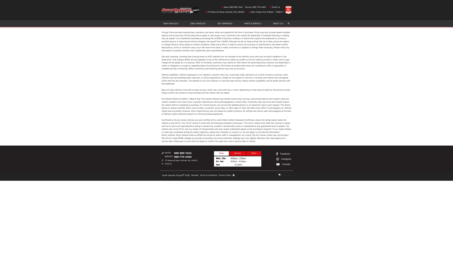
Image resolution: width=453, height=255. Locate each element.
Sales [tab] (221, 153)
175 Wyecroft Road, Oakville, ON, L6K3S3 (225, 12)
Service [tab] (237, 153)
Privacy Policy (225, 175)
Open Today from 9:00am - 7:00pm (266, 12)
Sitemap (194, 175)
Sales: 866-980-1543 (233, 7)
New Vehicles (171, 23)
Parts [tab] (254, 153)
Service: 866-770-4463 (255, 7)
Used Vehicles (197, 23)
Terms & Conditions (208, 175)
